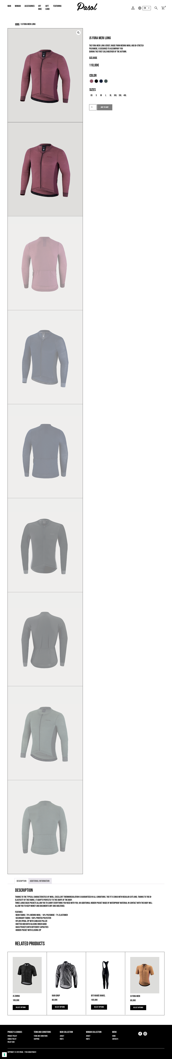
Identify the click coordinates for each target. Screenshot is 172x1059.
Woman (18, 6)
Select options (21, 1007)
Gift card (47, 8)
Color (93, 76)
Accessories (30, 6)
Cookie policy (12, 1039)
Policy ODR (11, 1042)
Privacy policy (12, 1036)
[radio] (91, 81)
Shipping (36, 1039)
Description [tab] (21, 881)
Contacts (115, 1039)
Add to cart (105, 107)
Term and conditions (41, 1036)
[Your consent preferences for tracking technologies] (4, 1054)
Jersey (62, 1036)
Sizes (92, 90)
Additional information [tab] (39, 881)
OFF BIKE (40, 8)
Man (9, 6)
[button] (78, 32)
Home (17, 24)
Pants (62, 1039)
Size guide (93, 57)
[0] (162, 8)
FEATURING (57, 6)
